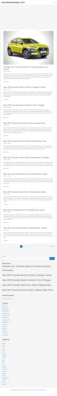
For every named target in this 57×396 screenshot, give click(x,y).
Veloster (4, 379)
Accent (4, 343)
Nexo (3, 364)
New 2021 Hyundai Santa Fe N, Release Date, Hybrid (24, 210)
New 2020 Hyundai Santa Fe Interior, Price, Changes (23, 105)
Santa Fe (5, 89)
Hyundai (5, 71)
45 (3, 341)
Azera (3, 345)
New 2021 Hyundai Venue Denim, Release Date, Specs (24, 192)
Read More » (6, 81)
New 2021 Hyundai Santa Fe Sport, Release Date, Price (24, 141)
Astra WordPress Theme (40, 389)
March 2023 (5, 332)
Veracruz (4, 384)
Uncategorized (5, 377)
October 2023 (5, 317)
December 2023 (6, 313)
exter (3, 352)
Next (52, 246)
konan (3, 362)
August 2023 (5, 322)
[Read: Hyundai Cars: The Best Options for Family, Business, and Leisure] (28, 47)
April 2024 (4, 305)
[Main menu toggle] (54, 2)
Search (4, 256)
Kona (4, 230)
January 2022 (5, 335)
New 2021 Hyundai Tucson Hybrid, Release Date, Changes (26, 158)
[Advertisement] (28, 15)
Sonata (4, 373)
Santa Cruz (4, 369)
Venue (4, 194)
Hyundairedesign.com (13, 2)
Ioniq (3, 358)
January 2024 (5, 311)
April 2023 (4, 330)
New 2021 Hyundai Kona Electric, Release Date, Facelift (25, 228)
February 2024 (5, 309)
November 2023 (6, 315)
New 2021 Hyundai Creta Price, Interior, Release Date (24, 123)
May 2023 (4, 328)
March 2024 (5, 307)
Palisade (4, 367)
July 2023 (4, 324)
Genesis (4, 354)
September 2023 (6, 320)
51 (29, 246)
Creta (4, 125)
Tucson (5, 159)
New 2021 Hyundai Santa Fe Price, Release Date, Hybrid (25, 174)
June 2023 (4, 326)
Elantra (3, 349)
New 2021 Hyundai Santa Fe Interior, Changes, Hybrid (24, 87)
